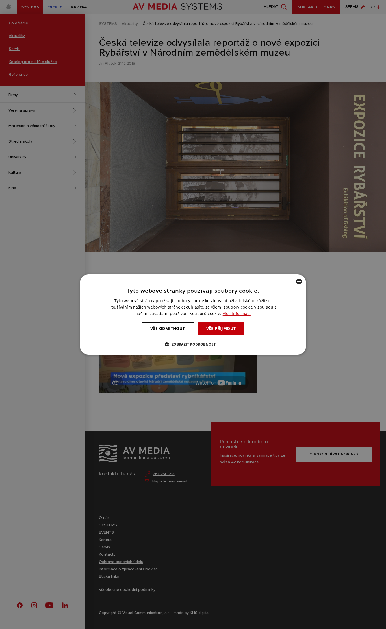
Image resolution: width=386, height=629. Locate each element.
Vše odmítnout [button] (167, 328)
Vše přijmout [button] (221, 328)
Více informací (237, 313)
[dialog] (193, 314)
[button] (193, 344)
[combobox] (299, 281)
